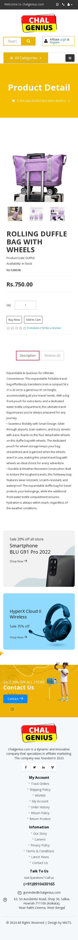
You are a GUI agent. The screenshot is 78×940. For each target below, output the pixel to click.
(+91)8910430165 (39, 883)
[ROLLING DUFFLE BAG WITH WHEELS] (39, 170)
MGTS (66, 922)
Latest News (40, 857)
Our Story (40, 833)
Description (28, 355)
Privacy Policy (40, 845)
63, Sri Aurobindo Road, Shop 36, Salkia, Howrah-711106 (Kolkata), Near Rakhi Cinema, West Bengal (42, 903)
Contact (14, 699)
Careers (40, 839)
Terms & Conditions (40, 851)
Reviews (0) (52, 355)
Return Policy (40, 813)
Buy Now (14, 320)
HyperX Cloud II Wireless (25, 614)
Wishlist (40, 795)
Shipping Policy (40, 789)
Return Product (40, 819)
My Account (40, 801)
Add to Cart (33, 320)
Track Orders (40, 784)
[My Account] (70, 4)
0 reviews (33, 328)
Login (63, 39)
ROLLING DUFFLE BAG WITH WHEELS (43, 101)
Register (55, 42)
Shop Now (17, 561)
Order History (40, 807)
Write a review (51, 328)
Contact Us (40, 863)
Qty (8, 305)
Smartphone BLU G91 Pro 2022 (30, 548)
